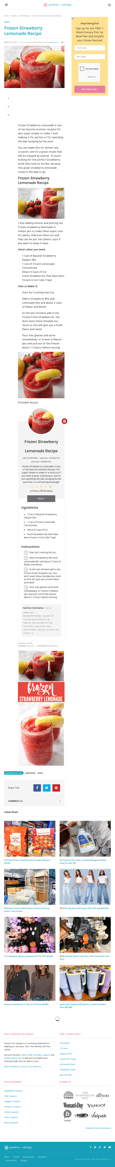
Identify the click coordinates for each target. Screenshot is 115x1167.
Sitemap (23, 1160)
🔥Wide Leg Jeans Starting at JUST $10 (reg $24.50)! (84, 908)
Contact (16, 1157)
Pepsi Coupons (11, 1117)
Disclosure (42, 1157)
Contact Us (25, 1066)
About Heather (11, 1066)
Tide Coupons (10, 1096)
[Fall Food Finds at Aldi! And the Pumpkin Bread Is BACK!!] (29, 839)
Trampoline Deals (68, 1069)
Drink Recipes (25, 16)
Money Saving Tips (12, 1058)
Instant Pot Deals (68, 1059)
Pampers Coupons (12, 1106)
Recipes (14, 16)
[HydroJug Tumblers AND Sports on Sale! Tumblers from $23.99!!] (85, 983)
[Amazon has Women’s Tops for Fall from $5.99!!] (29, 983)
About (6, 1157)
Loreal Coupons (11, 1112)
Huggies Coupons (12, 1101)
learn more (53, 42)
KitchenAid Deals (67, 1064)
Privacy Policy (11, 1160)
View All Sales (66, 1075)
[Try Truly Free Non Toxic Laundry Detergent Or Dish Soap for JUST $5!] (85, 839)
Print (41, 498)
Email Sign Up (28, 1157)
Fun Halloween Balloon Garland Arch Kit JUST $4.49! (28, 956)
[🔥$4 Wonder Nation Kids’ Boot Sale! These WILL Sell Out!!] (85, 935)
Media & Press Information (98, 1128)
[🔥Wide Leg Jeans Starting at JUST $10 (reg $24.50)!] (85, 887)
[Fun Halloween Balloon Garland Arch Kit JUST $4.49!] (29, 935)
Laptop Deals (66, 1053)
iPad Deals (64, 1043)
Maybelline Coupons (13, 1090)
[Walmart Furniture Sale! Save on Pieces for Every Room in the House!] (29, 887)
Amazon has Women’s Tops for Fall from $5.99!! (26, 1004)
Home (6, 16)
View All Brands (11, 1122)
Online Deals (26, 1055)
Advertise (37, 1066)
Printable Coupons (41, 1055)
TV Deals (64, 1048)
